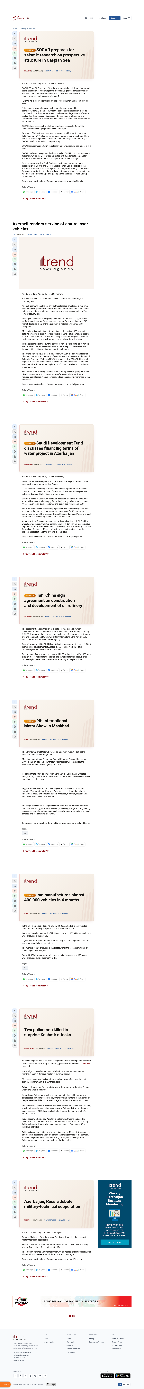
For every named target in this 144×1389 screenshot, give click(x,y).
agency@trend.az (19, 1360)
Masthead (70, 1342)
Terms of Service (118, 1339)
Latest (46, 1339)
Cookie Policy (116, 1349)
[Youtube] (30, 1376)
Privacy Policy (117, 1342)
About (68, 1339)
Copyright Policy (118, 1345)
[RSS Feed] (45, 1376)
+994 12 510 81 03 (19, 1358)
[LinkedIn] (40, 1376)
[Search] (86, 18)
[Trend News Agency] (20, 1337)
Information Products (96, 1342)
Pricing (91, 1339)
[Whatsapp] (16, 1376)
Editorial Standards (73, 1349)
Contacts (69, 1345)
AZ (124, 1384)
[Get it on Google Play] (122, 1375)
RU (128, 1384)
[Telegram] (35, 1376)
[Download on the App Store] (107, 1375)
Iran (25, 833)
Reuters (86, 1063)
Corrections (70, 1352)
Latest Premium (49, 1342)
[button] (15, 33)
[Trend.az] (20, 18)
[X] (25, 1376)
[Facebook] (20, 1376)
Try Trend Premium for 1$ (36, 198)
